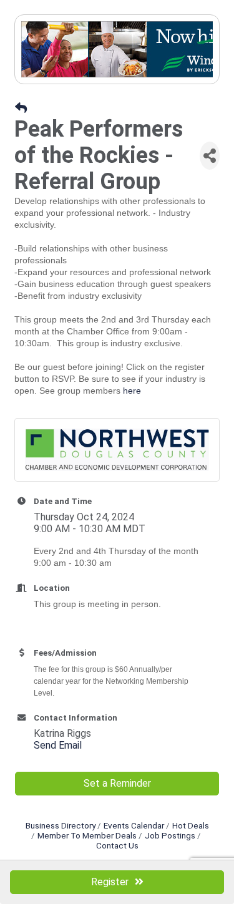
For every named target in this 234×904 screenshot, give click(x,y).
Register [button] (110, 882)
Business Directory (60, 825)
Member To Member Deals (87, 835)
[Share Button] (210, 156)
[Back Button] (21, 108)
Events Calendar (134, 825)
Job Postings (170, 835)
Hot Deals (190, 825)
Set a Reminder (117, 783)
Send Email (58, 745)
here (132, 391)
